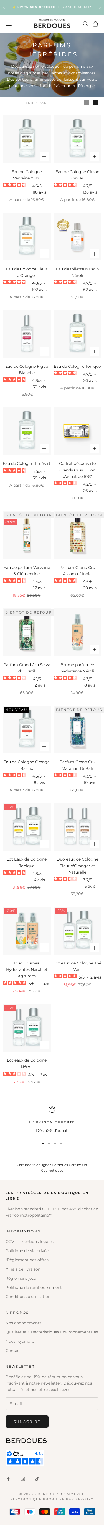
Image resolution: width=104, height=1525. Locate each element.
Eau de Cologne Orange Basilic (27, 765)
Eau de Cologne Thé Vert (26, 463)
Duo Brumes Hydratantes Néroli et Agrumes (26, 969)
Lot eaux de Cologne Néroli (27, 1063)
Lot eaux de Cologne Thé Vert (77, 966)
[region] (52, 1120)
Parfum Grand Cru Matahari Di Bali (77, 765)
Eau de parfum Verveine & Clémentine (27, 570)
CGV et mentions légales (30, 1241)
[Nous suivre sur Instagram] (23, 1479)
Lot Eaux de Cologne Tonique (27, 862)
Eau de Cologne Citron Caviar (77, 175)
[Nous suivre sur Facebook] (8, 1479)
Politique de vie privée (27, 1250)
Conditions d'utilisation (28, 1296)
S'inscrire (27, 1421)
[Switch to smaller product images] (95, 103)
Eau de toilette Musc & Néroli (77, 272)
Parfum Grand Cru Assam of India (77, 570)
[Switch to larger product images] (86, 103)
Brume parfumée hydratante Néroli (77, 668)
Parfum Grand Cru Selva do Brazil (26, 668)
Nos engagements (23, 1322)
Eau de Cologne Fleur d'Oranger (26, 272)
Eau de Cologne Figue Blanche (26, 369)
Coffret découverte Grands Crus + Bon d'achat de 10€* (77, 470)
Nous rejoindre (20, 1341)
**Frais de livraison (23, 1269)
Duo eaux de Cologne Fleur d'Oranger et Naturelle (77, 865)
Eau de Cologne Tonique (77, 366)
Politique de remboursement (34, 1287)
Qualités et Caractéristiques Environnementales (52, 1332)
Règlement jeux (21, 1278)
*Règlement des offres (27, 1259)
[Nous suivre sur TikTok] (37, 1479)
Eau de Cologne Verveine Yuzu (26, 175)
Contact (13, 1350)
